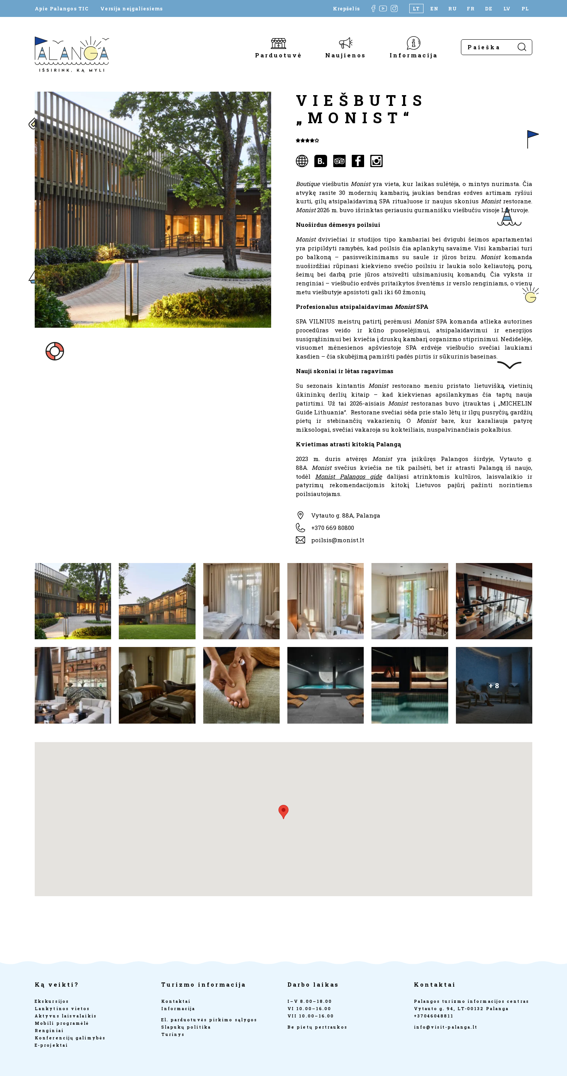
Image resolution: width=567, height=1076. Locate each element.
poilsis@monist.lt (337, 540)
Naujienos (345, 54)
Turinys (173, 1034)
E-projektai (51, 1045)
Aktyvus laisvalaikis (66, 1016)
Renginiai (49, 1030)
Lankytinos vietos (62, 1008)
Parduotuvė (278, 54)
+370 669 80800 (332, 527)
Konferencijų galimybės (70, 1038)
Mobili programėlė (62, 1023)
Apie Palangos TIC (62, 8)
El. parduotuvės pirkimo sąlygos (209, 1019)
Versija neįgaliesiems (131, 8)
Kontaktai (176, 1001)
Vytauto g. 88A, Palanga (345, 515)
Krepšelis (346, 8)
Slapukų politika (186, 1027)
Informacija (414, 54)
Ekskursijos (52, 1001)
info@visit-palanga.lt (446, 1027)
